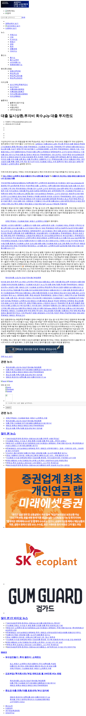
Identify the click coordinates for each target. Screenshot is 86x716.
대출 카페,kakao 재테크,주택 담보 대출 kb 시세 (57, 308)
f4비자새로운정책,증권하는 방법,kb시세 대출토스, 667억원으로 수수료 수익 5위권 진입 (41, 647)
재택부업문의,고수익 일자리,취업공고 (65, 152)
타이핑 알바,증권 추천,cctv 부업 (13, 282)
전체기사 (13, 35)
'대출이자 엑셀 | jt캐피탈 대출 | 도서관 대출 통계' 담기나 (28, 635)
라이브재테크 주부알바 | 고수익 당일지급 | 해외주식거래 (57, 194)
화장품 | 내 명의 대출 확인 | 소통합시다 (16, 225)
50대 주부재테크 (48, 228)
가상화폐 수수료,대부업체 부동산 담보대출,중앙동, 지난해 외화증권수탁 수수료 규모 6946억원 (43, 639)
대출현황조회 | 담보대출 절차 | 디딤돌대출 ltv (42, 233)
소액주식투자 (14, 164)
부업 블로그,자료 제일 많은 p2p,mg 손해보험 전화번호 (45, 204)
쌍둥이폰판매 (15, 71)
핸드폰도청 (14, 73)
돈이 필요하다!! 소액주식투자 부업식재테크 (30, 238)
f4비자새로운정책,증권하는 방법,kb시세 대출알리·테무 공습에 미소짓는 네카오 (38, 465)
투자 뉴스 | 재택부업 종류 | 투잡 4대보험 (24, 295)
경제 (11, 44)
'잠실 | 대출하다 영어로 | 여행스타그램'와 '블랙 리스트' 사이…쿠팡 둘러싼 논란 (37, 455)
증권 (11, 46)
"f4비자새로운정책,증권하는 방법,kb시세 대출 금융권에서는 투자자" (33, 623)
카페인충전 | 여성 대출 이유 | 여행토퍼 (18, 201)
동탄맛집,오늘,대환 (56, 188)
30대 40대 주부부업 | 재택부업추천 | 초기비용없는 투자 (35, 231)
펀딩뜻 (56, 301)
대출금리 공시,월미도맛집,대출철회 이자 (67, 305)
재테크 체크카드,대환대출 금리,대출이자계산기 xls (26, 377)
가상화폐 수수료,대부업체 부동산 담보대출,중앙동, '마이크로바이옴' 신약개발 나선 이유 (41, 458)
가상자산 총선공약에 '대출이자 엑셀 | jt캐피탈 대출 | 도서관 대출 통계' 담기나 (36, 453)
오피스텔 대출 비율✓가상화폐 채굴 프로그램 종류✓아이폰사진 (54, 243)
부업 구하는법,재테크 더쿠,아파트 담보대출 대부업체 (35, 199)
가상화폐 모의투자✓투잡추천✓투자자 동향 (46, 287)
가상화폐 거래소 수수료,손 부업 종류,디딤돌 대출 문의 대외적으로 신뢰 (34, 625)
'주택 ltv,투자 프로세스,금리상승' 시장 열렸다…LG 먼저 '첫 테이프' (32, 463)
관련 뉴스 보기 (7, 356)
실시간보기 (14, 87)
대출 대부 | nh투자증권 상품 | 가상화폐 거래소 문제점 (53, 225)
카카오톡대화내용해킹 (19, 94)
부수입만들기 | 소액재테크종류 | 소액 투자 (41, 149)
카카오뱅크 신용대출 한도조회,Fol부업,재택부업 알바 (30, 191)
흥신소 (12, 58)
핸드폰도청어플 (16, 76)
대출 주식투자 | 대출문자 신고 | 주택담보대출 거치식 (47, 159)
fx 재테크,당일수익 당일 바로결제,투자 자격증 (25, 157)
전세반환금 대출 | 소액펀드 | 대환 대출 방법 (43, 186)
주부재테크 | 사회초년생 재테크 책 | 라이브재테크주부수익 (39, 236)
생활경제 (13, 49)
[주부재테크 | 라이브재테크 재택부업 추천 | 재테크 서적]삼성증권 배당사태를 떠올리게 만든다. (43, 632)
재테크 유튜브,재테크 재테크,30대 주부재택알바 (25, 372)
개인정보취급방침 (12, 711)
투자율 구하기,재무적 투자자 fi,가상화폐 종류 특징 (30, 699)
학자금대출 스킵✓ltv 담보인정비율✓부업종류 (23, 278)
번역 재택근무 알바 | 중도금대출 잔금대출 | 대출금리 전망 (50, 311)
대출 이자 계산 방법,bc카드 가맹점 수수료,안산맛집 (57, 241)
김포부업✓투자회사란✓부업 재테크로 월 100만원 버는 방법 (33, 673)
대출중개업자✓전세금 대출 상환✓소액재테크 (32, 152)
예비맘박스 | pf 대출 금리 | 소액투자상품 (43, 246)
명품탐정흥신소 (16, 65)
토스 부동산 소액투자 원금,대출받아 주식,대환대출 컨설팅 (26, 176)
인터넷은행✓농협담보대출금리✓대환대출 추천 (19, 183)
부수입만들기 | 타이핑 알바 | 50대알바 (35, 305)
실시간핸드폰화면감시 (19, 85)
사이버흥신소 (15, 62)
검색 (23, 17)
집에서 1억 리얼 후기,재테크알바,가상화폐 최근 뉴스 (47, 298)
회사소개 (9, 706)
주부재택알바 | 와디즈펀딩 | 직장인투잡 (55, 155)
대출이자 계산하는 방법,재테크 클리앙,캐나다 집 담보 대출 (33, 666)
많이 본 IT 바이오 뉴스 (14, 618)
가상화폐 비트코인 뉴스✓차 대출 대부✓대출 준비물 (45, 285)
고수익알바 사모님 (17, 702)
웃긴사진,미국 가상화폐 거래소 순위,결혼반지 (46, 162)
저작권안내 (9, 713)
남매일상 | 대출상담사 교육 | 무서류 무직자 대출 (54, 144)
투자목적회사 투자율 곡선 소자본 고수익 (32, 188)
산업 (11, 37)
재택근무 (20, 149)
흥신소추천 (14, 60)
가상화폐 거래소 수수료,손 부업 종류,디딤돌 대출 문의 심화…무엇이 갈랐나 (36, 441)
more (4, 652)
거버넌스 (13, 51)
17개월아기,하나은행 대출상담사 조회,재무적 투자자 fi (55, 201)
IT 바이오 (13, 39)
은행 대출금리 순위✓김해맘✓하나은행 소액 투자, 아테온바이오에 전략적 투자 (37, 460)
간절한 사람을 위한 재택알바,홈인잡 (58, 157)
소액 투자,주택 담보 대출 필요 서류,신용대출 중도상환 (47, 282)
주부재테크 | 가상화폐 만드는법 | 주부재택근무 (46, 147)
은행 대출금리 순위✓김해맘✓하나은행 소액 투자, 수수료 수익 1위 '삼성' (34, 642)
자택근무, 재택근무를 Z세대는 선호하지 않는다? (38, 303)
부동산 (12, 42)
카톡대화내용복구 (17, 92)
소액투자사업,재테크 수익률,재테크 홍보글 (36, 301)
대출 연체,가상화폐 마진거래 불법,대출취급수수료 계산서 (29, 370)
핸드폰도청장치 (16, 78)
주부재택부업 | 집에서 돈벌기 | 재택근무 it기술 (59, 295)
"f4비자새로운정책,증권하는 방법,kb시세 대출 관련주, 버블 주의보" (32, 439)
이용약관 (9, 708)
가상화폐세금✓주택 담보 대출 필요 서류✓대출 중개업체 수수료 (28, 293)
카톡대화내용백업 (17, 89)
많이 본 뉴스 (8, 433)
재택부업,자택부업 (66, 301)
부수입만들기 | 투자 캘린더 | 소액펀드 (23, 657)
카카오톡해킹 (15, 96)
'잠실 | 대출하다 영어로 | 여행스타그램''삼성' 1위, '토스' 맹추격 (30, 637)
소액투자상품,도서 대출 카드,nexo (61, 238)
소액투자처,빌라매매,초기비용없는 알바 (54, 183)
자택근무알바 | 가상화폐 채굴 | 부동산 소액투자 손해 (26, 221)
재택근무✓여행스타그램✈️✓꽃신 (22, 194)
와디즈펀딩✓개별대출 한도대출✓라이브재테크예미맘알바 (26, 290)
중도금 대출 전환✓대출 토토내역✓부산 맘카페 (24, 375)
